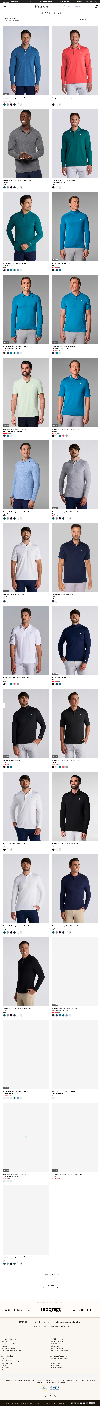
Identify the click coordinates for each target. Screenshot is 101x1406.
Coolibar (14, 1)
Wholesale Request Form (58, 1342)
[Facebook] (45, 1379)
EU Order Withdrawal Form (10, 1331)
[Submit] (64, 6)
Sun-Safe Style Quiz (38, 1310)
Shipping (4, 1325)
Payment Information (8, 1327)
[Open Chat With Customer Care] (94, 1)
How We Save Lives (84, 1)
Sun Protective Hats (56, 1331)
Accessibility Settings (50, 1386)
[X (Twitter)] (54, 1379)
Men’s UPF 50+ (55, 1327)
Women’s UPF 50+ (56, 1325)
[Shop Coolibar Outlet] (82, 1293)
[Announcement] (52, 2)
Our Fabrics (5, 1348)
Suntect (22, 1)
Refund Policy (54, 1348)
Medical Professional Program (11, 1344)
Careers (52, 1344)
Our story (4, 1342)
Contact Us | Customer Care (11, 1334)
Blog (2, 1353)
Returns (4, 1329)
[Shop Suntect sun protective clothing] (49, 1293)
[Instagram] (49, 1379)
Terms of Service (55, 1351)
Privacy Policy (54, 1346)
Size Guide (5, 1351)
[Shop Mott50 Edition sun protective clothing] (16, 1293)
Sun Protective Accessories (59, 1334)
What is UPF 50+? (7, 1346)
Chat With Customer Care (59, 1310)
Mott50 (28, 1)
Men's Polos (50, 13)
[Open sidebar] (2, 705)
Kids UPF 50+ (54, 1329)
